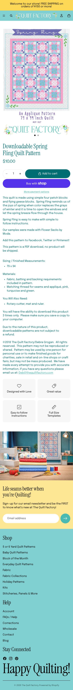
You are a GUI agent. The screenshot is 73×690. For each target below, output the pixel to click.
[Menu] (4, 16)
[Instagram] (11, 659)
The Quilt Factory (30, 685)
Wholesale (10, 628)
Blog (6, 640)
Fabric (7, 570)
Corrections (11, 623)
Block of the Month (15, 558)
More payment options (36, 192)
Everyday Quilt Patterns (18, 564)
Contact (8, 634)
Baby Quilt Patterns (15, 552)
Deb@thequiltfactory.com (36, 372)
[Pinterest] (17, 659)
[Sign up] (65, 518)
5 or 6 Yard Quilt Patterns (19, 546)
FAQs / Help (10, 617)
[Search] (11, 15)
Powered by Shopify (49, 685)
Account (8, 611)
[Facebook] (5, 659)
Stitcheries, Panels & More (20, 593)
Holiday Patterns (13, 581)
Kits (5, 587)
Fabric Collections (15, 576)
